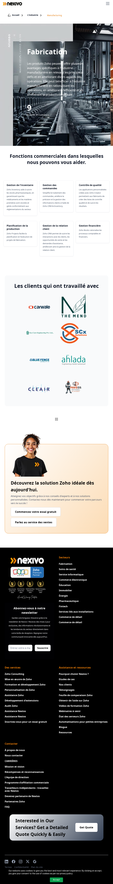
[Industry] (39, 306)
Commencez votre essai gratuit (35, 512)
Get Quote (86, 827)
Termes (8, 867)
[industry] (56, 419)
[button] (107, 3)
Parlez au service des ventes (33, 522)
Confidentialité (21, 867)
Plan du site (37, 867)
